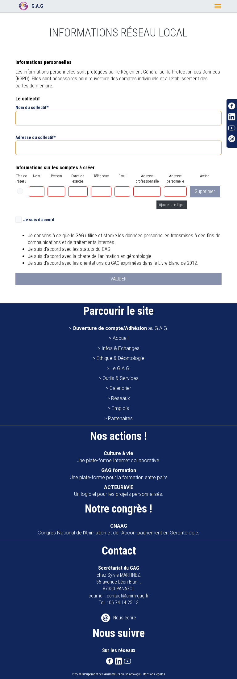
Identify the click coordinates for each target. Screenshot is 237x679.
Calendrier (120, 388)
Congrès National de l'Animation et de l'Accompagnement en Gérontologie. (118, 529)
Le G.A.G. (120, 368)
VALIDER (118, 279)
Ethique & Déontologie (120, 358)
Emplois (120, 408)
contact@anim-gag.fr (128, 596)
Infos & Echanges (120, 348)
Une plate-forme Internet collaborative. (118, 456)
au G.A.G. (120, 328)
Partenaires (120, 418)
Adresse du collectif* (35, 137)
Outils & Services (120, 378)
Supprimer (205, 191)
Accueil (120, 338)
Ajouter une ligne (171, 205)
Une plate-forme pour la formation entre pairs (119, 473)
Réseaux (120, 398)
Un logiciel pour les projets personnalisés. (118, 490)
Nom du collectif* (31, 107)
